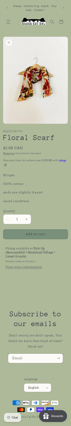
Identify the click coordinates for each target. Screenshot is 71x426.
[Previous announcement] (7, 8)
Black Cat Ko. (27, 416)
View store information (24, 267)
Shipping (8, 153)
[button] (8, 21)
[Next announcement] (63, 8)
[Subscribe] (58, 358)
